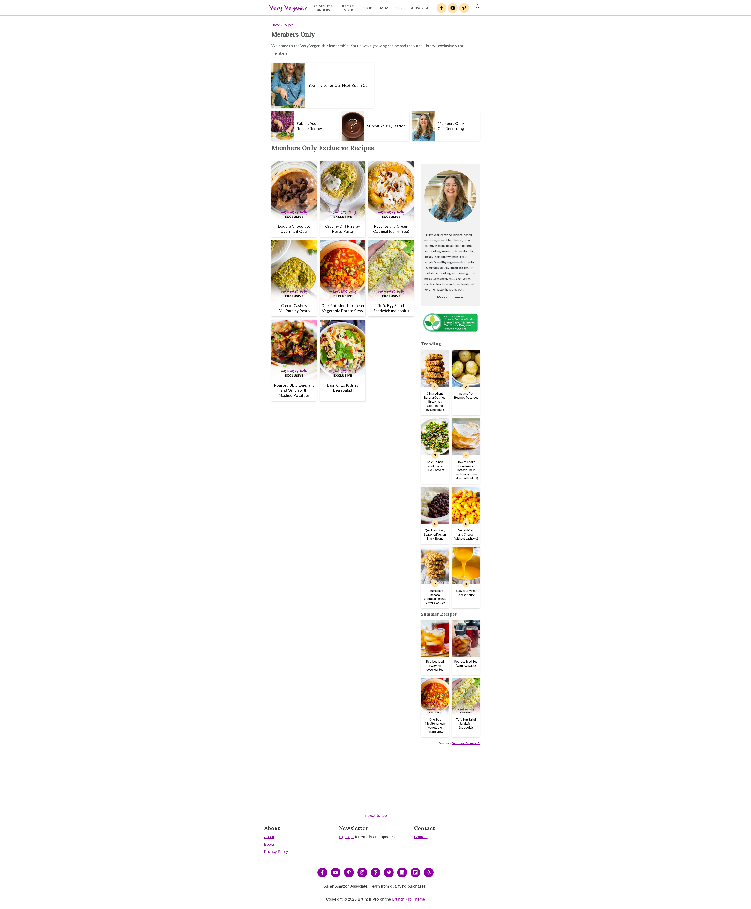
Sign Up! (346, 837)
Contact (421, 837)
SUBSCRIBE (419, 8)
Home (275, 25)
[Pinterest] (464, 8)
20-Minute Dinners (323, 8)
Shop (367, 8)
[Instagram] (362, 872)
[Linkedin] (402, 872)
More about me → (450, 297)
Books (269, 844)
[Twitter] (389, 872)
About (269, 837)
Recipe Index (348, 8)
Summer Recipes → (466, 743)
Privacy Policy (276, 851)
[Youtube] (453, 8)
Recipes (288, 25)
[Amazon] (429, 872)
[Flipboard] (415, 872)
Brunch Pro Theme (408, 899)
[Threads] (375, 872)
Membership (391, 8)
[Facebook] (441, 8)
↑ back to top (375, 815)
